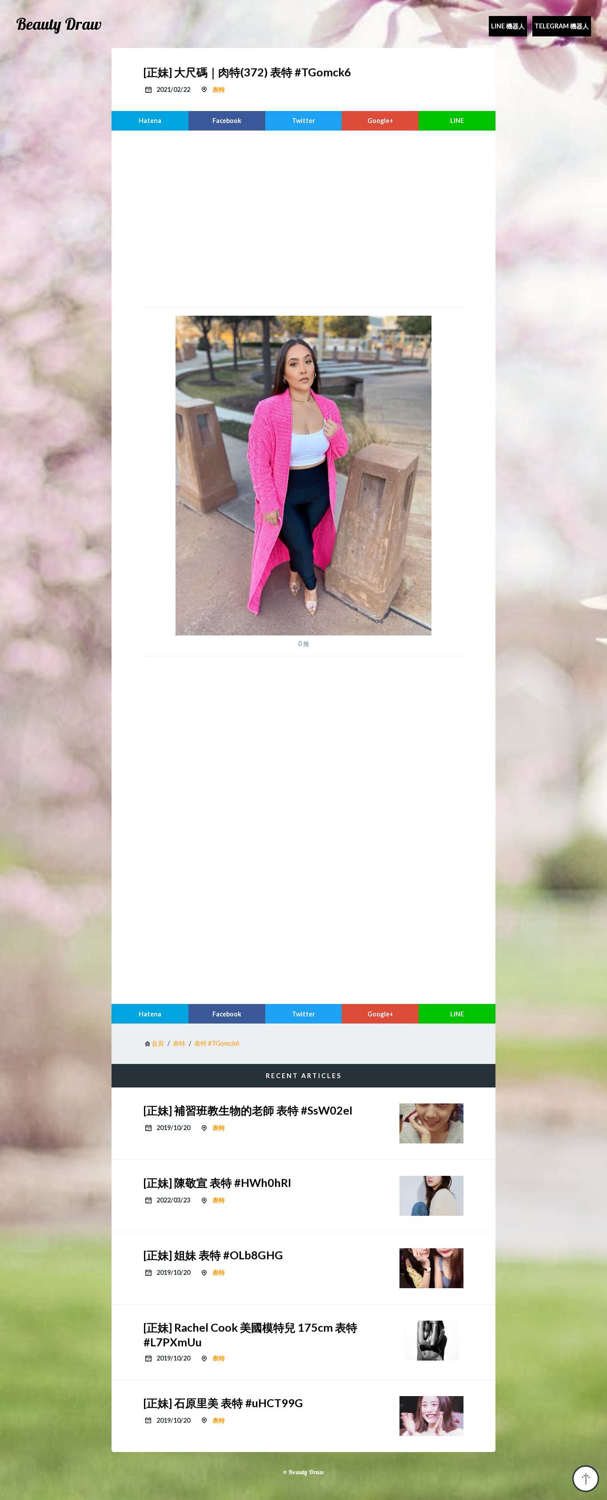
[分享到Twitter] (303, 121)
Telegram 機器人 (562, 26)
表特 (218, 89)
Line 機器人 (508, 26)
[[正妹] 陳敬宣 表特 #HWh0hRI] (431, 1196)
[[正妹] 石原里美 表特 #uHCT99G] (431, 1416)
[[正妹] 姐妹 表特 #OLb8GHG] (431, 1268)
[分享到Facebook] (226, 121)
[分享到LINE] (457, 121)
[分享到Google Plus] (380, 121)
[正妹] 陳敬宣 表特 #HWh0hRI (217, 1182)
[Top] (585, 1478)
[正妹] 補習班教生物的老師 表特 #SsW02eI (248, 1110)
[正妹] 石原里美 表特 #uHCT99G (223, 1402)
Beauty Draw (59, 24)
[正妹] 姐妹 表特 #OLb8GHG (213, 1255)
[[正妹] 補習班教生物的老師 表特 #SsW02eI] (431, 1123)
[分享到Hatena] (150, 121)
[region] (303, 218)
